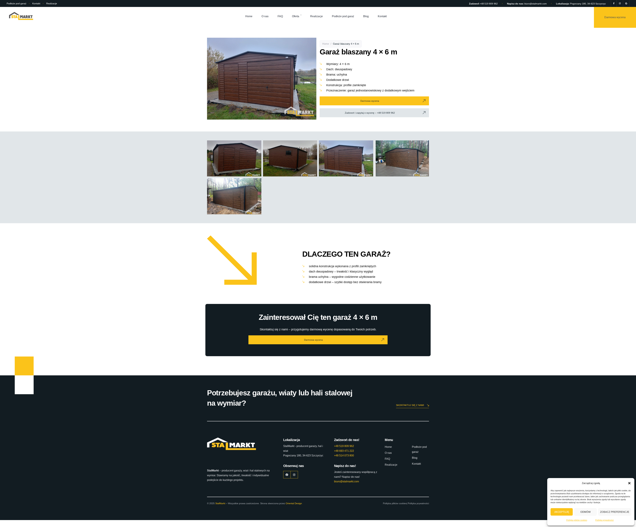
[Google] (626, 3)
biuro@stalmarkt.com (535, 3)
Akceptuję (561, 511)
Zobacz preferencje (614, 511)
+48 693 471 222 (344, 450)
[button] (629, 483)
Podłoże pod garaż (16, 3)
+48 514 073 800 (344, 455)
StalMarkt (220, 503)
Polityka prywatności (604, 520)
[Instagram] (620, 3)
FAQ (280, 16)
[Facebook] (614, 3)
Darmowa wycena (615, 17)
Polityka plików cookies (576, 520)
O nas (265, 16)
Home (248, 16)
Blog (366, 16)
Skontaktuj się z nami (410, 405)
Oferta (295, 16)
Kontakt (36, 3)
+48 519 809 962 (489, 3)
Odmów (585, 511)
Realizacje (51, 3)
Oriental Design (294, 503)
